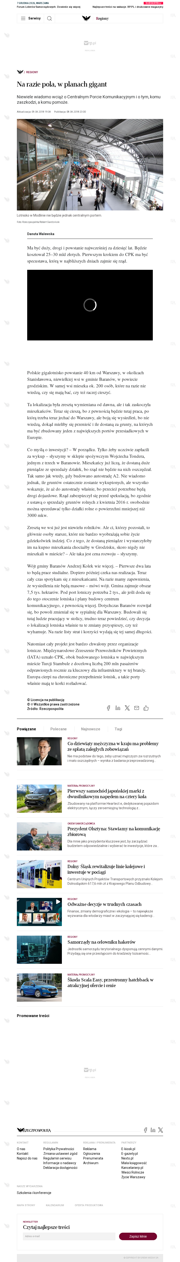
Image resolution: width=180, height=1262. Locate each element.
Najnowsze (90, 729)
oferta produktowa (89, 1205)
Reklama (89, 1149)
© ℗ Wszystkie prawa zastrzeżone (53, 704)
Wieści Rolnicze (132, 1172)
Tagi (118, 729)
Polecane (58, 729)
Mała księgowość (134, 1163)
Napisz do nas (27, 1158)
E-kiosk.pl (128, 1149)
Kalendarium (55, 1205)
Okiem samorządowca (81, 823)
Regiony (32, 72)
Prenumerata (93, 1158)
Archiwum (90, 1163)
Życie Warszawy (133, 1177)
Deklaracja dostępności (60, 1168)
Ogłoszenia (91, 1153)
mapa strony (26, 1205)
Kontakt (22, 1153)
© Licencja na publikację (46, 700)
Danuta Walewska (40, 234)
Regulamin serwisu (57, 1158)
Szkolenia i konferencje (34, 1193)
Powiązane (26, 729)
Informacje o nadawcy (59, 1163)
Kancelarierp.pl (132, 1168)
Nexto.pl (127, 1158)
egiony (102, 18)
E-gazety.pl (129, 1153)
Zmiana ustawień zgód (60, 1153)
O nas (21, 1149)
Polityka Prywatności (58, 1149)
